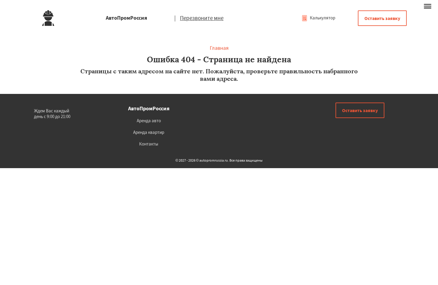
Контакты (148, 144)
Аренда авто (149, 120)
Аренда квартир (148, 132)
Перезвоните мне (201, 17)
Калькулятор (322, 18)
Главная (219, 47)
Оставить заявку (382, 18)
